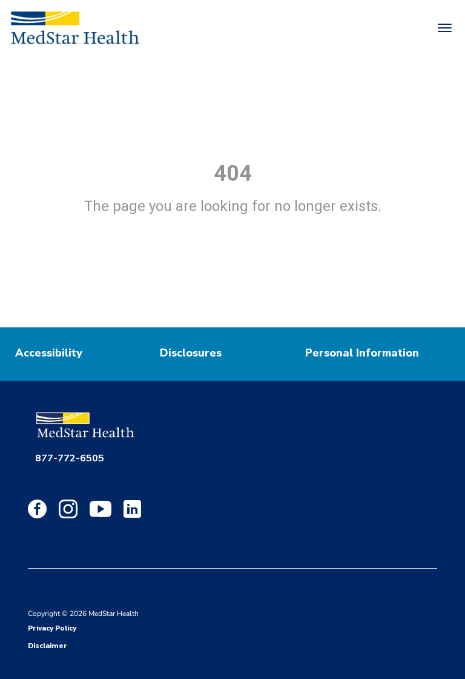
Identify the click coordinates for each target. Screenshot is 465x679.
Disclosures (191, 353)
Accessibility (48, 353)
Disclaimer (47, 646)
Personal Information (362, 353)
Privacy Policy (52, 628)
